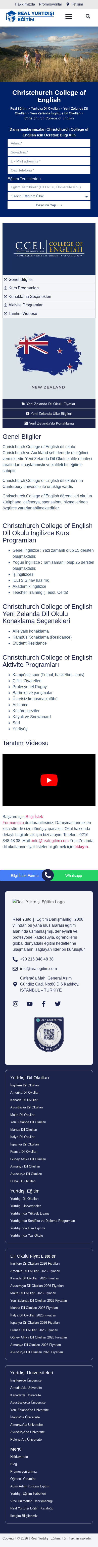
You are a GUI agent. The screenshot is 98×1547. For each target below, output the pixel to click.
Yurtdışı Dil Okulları (45, 108)
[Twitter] (58, 1004)
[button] (88, 16)
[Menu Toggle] (69, 16)
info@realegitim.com (50, 841)
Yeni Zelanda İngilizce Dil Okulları (55, 113)
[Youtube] (30, 1004)
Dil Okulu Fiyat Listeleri (33, 1256)
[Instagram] (16, 1004)
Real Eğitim (18, 108)
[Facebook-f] (44, 1004)
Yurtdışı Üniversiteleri (31, 1372)
